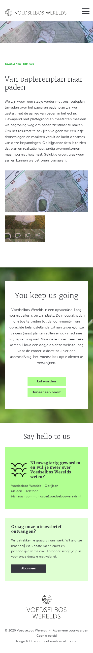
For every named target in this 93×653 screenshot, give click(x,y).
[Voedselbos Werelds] (36, 13)
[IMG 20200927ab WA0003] (47, 191)
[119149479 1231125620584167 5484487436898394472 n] (25, 228)
